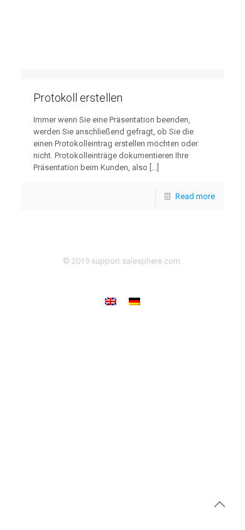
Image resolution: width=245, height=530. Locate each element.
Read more (195, 196)
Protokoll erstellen (77, 97)
